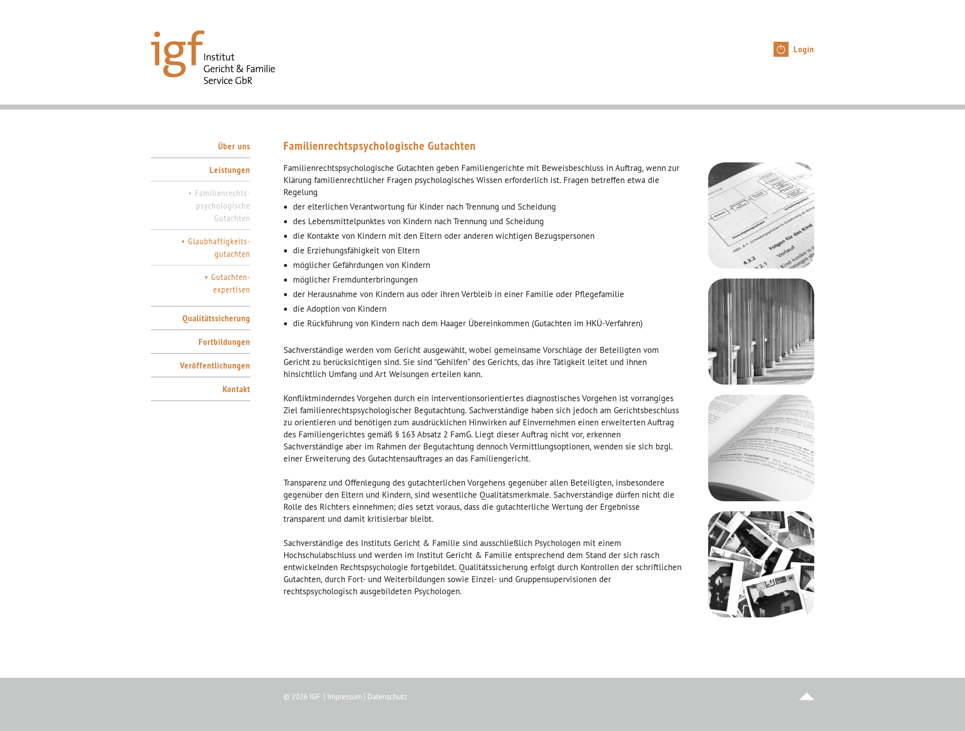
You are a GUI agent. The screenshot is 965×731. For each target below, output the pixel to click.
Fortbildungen (224, 341)
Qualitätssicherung (216, 318)
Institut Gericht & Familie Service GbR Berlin (213, 57)
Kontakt (236, 389)
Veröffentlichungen (215, 365)
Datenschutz (387, 697)
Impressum (344, 697)
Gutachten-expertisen (230, 283)
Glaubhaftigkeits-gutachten (219, 247)
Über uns (234, 146)
